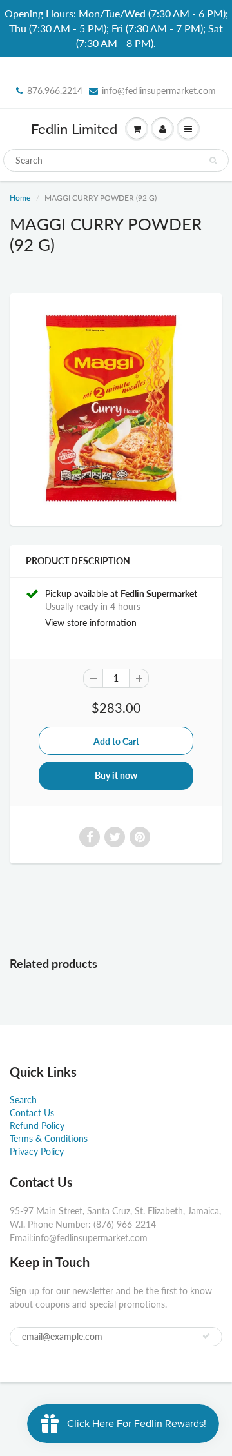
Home (20, 197)
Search (23, 1099)
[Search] (213, 160)
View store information (91, 622)
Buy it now (116, 775)
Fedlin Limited (74, 128)
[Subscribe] (206, 1336)
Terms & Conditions (49, 1138)
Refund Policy (37, 1125)
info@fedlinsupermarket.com (159, 90)
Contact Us (32, 1112)
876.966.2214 (54, 90)
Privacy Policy (37, 1151)
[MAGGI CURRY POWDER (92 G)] (116, 408)
